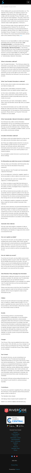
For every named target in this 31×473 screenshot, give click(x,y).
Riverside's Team (16, 448)
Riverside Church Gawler (15, 430)
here (21, 35)
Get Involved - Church (15, 437)
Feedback (15, 443)
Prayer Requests (15, 434)
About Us (15, 446)
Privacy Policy (14, 465)
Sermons (15, 432)
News (15, 444)
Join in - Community (15, 441)
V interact (17, 469)
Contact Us (15, 436)
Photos (15, 450)
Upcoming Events (15, 439)
